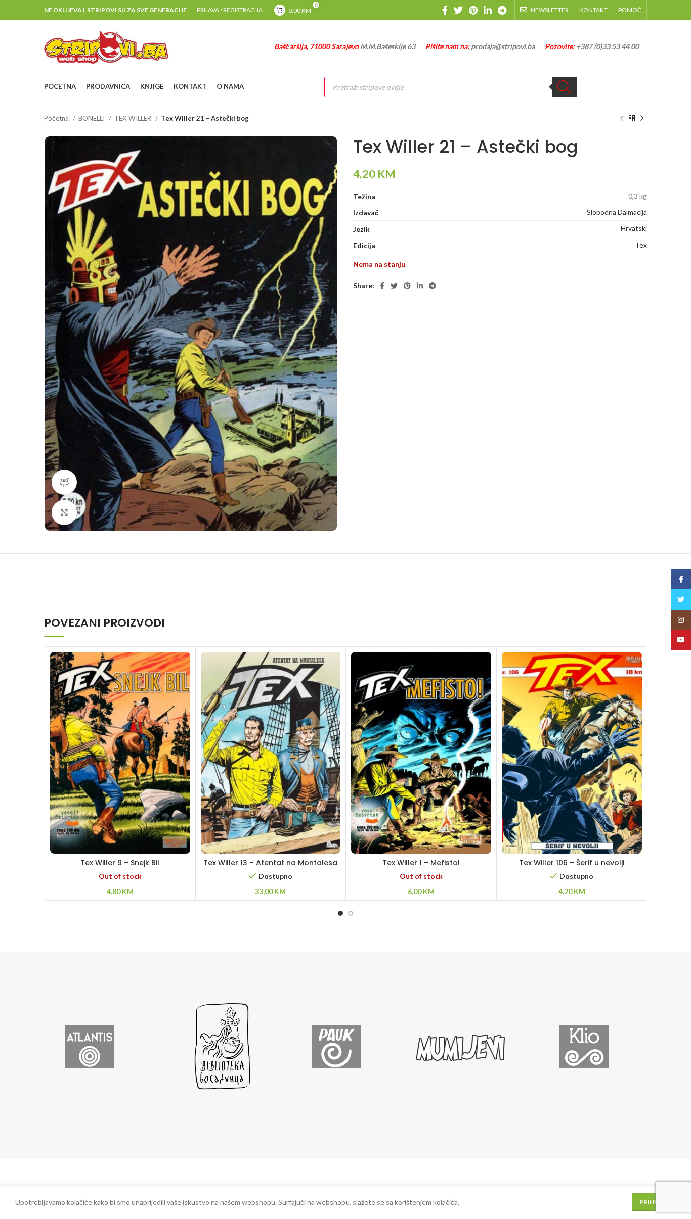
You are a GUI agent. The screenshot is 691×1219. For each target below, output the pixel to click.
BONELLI (92, 118)
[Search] (564, 87)
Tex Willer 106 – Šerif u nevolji (571, 863)
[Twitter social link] (458, 10)
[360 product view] (64, 482)
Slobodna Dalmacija (617, 212)
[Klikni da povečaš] (64, 512)
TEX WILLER (133, 118)
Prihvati (654, 1202)
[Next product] (642, 119)
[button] (271, 765)
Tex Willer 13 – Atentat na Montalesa (270, 863)
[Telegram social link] (502, 10)
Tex (641, 245)
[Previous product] (622, 119)
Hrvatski (634, 228)
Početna (57, 118)
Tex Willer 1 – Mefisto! (421, 863)
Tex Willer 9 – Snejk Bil (119, 863)
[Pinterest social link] (473, 10)
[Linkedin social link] (488, 10)
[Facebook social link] (445, 10)
